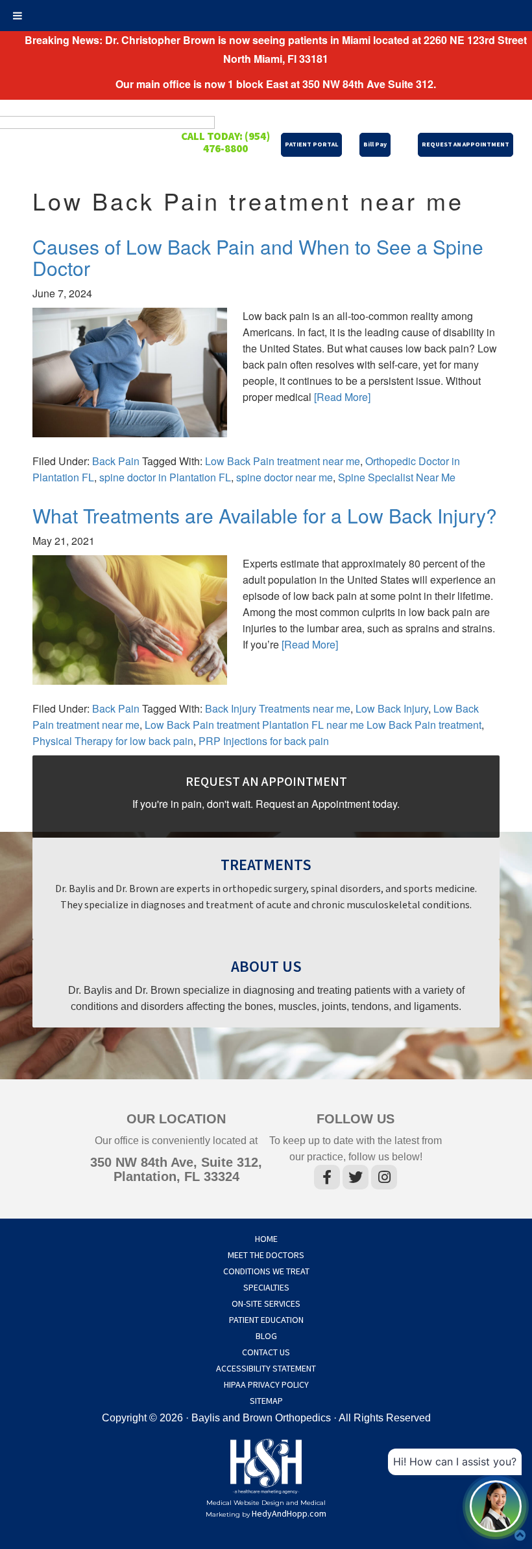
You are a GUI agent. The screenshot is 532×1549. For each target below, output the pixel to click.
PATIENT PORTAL (311, 144)
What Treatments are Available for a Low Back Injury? (264, 515)
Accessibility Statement (266, 1369)
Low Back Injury (392, 708)
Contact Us (266, 1353)
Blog (266, 1336)
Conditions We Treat (266, 1272)
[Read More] (342, 396)
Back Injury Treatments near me (277, 708)
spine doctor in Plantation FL (165, 477)
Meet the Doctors (266, 1255)
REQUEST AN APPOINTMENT (465, 144)
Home (266, 1239)
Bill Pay (375, 144)
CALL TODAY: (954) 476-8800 (225, 143)
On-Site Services (266, 1304)
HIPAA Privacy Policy (266, 1385)
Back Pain (115, 460)
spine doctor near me (284, 477)
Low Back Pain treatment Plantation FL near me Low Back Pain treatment (313, 724)
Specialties (266, 1288)
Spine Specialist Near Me (396, 477)
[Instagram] (384, 1180)
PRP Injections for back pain (264, 740)
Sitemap (266, 1401)
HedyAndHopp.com (289, 1514)
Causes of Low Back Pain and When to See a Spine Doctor (257, 257)
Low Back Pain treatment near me (282, 460)
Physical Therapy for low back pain (112, 740)
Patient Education (266, 1320)
